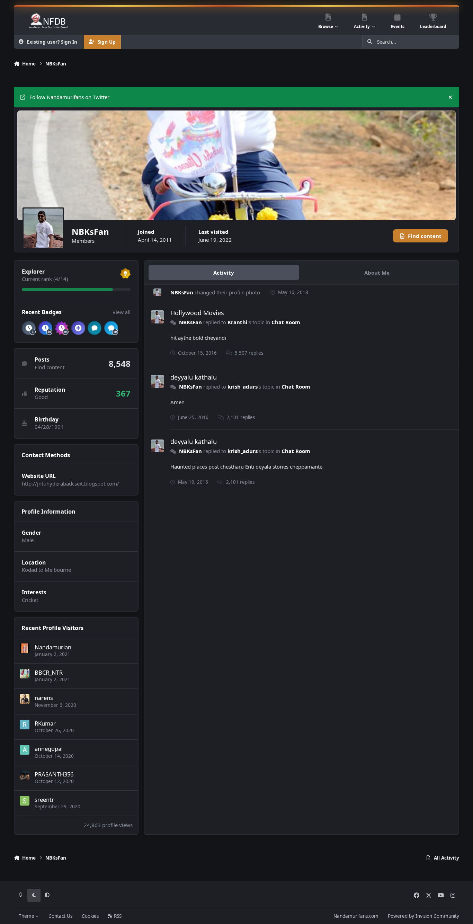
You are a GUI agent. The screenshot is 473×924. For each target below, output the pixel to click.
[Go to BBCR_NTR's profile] (24, 673)
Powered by (423, 916)
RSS (117, 916)
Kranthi (237, 322)
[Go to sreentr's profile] (24, 801)
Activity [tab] (223, 272)
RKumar (45, 723)
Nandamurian (53, 647)
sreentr (44, 799)
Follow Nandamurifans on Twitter (69, 97)
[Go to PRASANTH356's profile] (24, 775)
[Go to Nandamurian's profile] (24, 648)
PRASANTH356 (54, 774)
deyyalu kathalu (193, 377)
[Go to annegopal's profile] (24, 750)
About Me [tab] (377, 272)
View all (122, 312)
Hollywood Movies (197, 313)
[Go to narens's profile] (24, 699)
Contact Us (60, 916)
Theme (27, 916)
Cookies (90, 916)
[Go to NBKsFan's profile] (157, 292)
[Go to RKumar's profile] (24, 724)
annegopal (49, 749)
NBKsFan (181, 292)
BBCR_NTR (49, 672)
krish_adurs (242, 386)
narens (44, 698)
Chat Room (285, 322)
